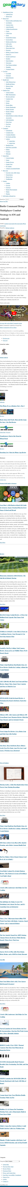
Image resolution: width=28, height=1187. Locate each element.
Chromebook (9, 130)
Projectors (8, 50)
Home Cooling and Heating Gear (14, 20)
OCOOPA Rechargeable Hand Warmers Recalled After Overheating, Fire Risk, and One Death (14, 1064)
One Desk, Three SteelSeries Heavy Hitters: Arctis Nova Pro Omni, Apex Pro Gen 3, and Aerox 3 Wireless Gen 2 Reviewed (13, 748)
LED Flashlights (10, 120)
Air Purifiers (9, 23)
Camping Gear (9, 99)
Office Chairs (9, 46)
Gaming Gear (9, 164)
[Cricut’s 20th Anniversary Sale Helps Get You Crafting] (4, 884)
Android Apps (7, 223)
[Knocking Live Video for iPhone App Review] (6, 446)
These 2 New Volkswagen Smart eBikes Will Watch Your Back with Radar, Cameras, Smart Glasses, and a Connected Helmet (14, 920)
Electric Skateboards (11, 107)
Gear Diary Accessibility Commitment (12, 1175)
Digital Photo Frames (11, 37)
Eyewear (8, 185)
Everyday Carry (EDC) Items (13, 172)
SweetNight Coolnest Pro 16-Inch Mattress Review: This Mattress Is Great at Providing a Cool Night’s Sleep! (13, 873)
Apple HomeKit (10, 27)
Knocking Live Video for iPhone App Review (13, 452)
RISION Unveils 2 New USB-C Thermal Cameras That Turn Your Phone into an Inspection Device (12, 1047)
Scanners (8, 151)
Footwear (8, 187)
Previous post (6, 338)
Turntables (8, 67)
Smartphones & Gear (8, 12)
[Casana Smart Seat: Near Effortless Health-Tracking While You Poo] (4, 1091)
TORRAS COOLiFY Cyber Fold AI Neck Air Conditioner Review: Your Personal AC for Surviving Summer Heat (13, 633)
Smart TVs (8, 54)
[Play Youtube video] (14, 313)
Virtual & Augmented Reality (13, 168)
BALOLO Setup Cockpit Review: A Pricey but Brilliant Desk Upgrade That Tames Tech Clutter (13, 617)
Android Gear (9, 14)
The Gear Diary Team (8, 1166)
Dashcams (8, 75)
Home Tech (6, 18)
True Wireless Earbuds (11, 65)
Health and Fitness (10, 84)
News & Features (4, 763)
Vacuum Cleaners (10, 69)
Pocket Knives (9, 175)
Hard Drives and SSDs (11, 147)
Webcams (8, 153)
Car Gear (5, 71)
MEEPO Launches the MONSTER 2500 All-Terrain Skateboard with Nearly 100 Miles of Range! (13, 1080)
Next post (5, 340)
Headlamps (8, 113)
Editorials (2, 402)
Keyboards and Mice (11, 137)
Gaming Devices (10, 162)
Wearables (8, 88)
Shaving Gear (9, 177)
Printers (8, 149)
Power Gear (9, 122)
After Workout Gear (10, 82)
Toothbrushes (9, 179)
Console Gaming (10, 158)
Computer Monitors (10, 134)
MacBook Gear (9, 145)
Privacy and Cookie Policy (9, 1173)
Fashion (5, 181)
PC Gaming (9, 166)
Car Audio (8, 73)
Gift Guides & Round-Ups (9, 196)
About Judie (6, 1164)
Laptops (8, 139)
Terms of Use (6, 1177)
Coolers (8, 101)
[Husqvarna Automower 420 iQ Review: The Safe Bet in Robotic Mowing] (14, 572)
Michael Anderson (9, 228)
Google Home (9, 39)
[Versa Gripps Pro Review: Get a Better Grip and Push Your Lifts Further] (4, 727)
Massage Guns (9, 86)
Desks (7, 35)
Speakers (8, 58)
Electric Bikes (9, 105)
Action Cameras (10, 92)
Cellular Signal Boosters (11, 29)
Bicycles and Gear (10, 96)
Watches (8, 194)
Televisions (8, 63)
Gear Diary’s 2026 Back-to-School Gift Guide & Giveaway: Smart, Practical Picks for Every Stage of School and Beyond (13, 507)
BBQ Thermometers (11, 94)
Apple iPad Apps (15, 223)
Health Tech (6, 80)
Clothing (8, 183)
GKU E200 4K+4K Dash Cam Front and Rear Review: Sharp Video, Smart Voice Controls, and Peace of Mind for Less (13, 683)
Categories (2, 1161)
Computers (5, 128)
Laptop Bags (12, 141)
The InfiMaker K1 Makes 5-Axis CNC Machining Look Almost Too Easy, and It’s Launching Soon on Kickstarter (12, 904)
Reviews (2, 416)
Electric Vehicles (10, 111)
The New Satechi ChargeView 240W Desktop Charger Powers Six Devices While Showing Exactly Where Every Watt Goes (13, 937)
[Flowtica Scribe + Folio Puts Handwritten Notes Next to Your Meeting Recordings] (14, 781)
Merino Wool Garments (11, 189)
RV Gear (8, 126)
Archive (5, 1179)
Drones (7, 103)
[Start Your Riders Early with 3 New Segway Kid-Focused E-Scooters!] (14, 978)
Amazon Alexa (9, 25)
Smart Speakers (9, 61)
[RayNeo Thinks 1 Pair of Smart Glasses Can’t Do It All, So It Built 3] (4, 853)
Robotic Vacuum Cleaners (12, 52)
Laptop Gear (12, 143)
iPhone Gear (9, 16)
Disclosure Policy (7, 1171)
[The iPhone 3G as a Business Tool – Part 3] (2, 400)
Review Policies (7, 1168)
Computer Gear (9, 132)
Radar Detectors (10, 77)
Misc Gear (5, 170)
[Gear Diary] (14, 5)
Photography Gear (10, 48)
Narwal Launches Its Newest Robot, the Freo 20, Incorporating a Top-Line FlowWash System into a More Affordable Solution (14, 1030)
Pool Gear (8, 124)
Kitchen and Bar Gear (11, 42)
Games (7, 160)
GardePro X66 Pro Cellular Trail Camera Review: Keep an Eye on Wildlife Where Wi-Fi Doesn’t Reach (13, 650)
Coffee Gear (9, 33)
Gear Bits (2, 960)
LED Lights (9, 44)
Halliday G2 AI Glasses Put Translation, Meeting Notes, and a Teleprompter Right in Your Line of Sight (13, 1111)
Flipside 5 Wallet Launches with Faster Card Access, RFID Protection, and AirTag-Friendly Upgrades (13, 1142)
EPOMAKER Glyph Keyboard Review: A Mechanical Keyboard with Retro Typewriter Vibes (13, 700)
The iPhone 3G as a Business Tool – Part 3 (12, 406)
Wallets (7, 192)
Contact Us (5, 1181)
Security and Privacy (11, 56)
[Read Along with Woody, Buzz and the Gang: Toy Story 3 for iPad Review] (6, 414)
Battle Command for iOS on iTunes (8, 327)
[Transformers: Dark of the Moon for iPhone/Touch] (6, 430)
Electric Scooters (10, 109)
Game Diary (6, 156)
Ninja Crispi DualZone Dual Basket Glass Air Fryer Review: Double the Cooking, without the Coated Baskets (14, 667)
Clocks (7, 31)
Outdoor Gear (6, 90)
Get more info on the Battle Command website (11, 323)
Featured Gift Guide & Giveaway (8, 483)
